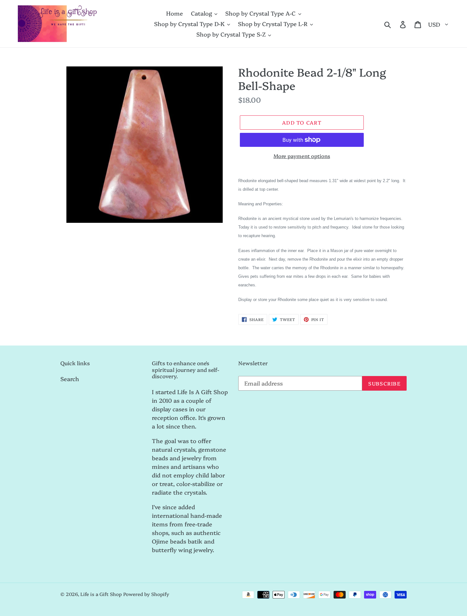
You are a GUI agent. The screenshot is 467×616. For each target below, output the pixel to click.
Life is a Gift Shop (101, 594)
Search (69, 379)
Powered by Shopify (146, 594)
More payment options (302, 155)
